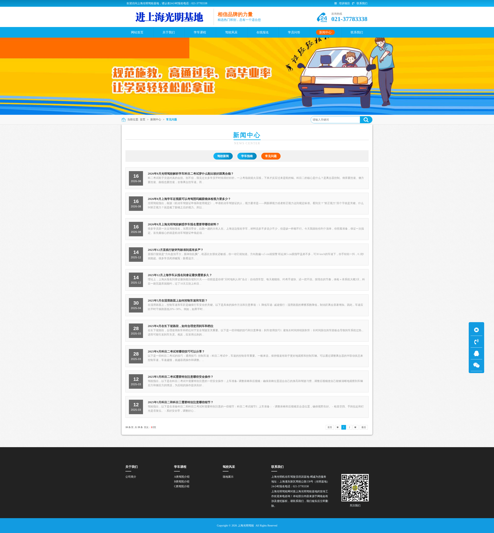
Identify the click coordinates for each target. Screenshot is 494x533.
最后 (363, 427)
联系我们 (362, 3)
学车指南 (247, 156)
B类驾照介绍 (181, 481)
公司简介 (130, 476)
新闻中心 (155, 119)
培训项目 (344, 3)
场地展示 (228, 476)
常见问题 (171, 119)
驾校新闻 (223, 156)
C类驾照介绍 (181, 486)
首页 (142, 119)
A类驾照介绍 (181, 476)
